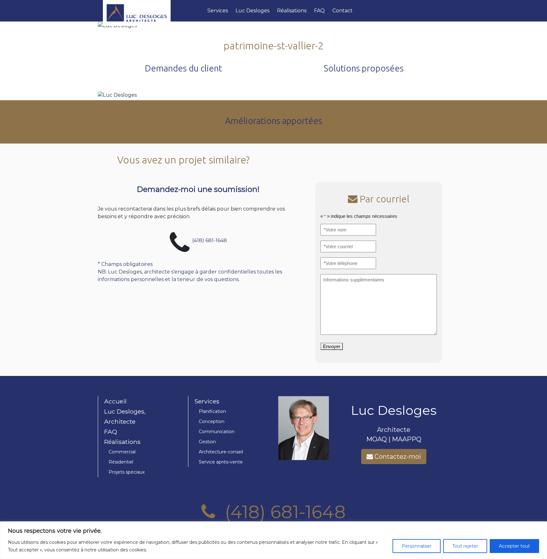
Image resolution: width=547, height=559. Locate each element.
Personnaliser (416, 546)
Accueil (115, 401)
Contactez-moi (397, 456)
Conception (211, 421)
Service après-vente (221, 462)
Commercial (122, 452)
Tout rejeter (465, 546)
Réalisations (291, 11)
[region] (273, 540)
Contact (342, 11)
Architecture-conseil (221, 452)
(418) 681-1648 (209, 240)
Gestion (207, 442)
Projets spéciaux (127, 472)
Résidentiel (121, 462)
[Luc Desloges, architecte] (152, 11)
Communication (217, 431)
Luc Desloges (252, 11)
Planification (212, 411)
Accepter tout (514, 546)
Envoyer (331, 346)
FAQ (319, 11)
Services (217, 11)
